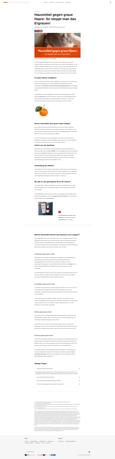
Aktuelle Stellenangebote (70, 441)
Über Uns (27, 441)
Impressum (48, 442)
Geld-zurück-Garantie (29, 442)
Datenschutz (37, 442)
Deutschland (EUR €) (30, 451)
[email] (41, 31)
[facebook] (35, 31)
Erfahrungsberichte (34, 441)
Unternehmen (61, 441)
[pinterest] (38, 31)
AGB (43, 442)
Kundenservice (50, 441)
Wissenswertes (43, 441)
